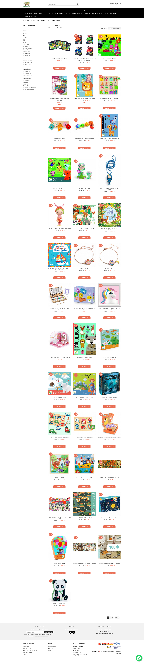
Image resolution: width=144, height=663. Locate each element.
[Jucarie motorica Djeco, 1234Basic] (84, 125)
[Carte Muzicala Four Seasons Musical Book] (109, 215)
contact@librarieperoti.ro (105, 633)
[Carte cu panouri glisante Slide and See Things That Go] (59, 255)
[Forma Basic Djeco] (59, 125)
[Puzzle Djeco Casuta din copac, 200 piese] (84, 547)
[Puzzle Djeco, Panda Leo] (59, 590)
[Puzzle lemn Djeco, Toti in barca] (84, 463)
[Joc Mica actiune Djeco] (59, 170)
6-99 (24, 39)
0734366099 (105, 631)
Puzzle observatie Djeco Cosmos (109, 517)
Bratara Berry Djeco (84, 268)
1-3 (24, 32)
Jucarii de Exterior (27, 75)
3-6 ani (24, 37)
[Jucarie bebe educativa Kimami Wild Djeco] (84, 295)
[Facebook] (70, 632)
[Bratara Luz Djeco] (109, 255)
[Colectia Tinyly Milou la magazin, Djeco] (59, 339)
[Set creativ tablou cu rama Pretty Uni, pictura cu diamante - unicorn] (109, 295)
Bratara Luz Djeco (109, 268)
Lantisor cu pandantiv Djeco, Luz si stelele (109, 189)
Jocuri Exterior (26, 66)
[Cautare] (77, 4)
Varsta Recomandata (28, 89)
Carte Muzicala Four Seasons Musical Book (109, 229)
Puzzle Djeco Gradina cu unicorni (109, 477)
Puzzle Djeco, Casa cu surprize (84, 437)
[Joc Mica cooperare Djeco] (59, 383)
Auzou (24, 28)
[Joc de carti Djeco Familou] (84, 339)
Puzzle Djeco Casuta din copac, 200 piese (84, 563)
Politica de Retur (52, 648)
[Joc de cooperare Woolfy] (109, 45)
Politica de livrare (27, 652)
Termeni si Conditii (27, 648)
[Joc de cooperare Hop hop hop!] (84, 384)
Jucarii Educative (27, 78)
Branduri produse (30, 16)
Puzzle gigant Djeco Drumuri (84, 517)
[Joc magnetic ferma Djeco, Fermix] (84, 215)
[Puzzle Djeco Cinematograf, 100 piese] (109, 547)
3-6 (24, 35)
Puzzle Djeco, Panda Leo (59, 603)
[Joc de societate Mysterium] (109, 383)
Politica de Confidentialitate (41, 636)
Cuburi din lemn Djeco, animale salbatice (109, 437)
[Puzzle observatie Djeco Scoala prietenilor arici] (59, 504)
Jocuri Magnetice (27, 69)
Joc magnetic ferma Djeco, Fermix (84, 228)
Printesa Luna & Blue (84, 188)
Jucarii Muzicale (27, 80)
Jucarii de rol (26, 77)
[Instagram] (73, 632)
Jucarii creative (26, 71)
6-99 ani (25, 41)
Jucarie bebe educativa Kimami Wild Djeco (84, 309)
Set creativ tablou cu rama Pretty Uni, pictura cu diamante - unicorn (109, 309)
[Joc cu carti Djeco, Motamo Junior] (109, 125)
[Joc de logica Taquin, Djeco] (59, 45)
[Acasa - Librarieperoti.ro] (31, 4)
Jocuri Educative (27, 64)
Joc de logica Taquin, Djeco (59, 59)
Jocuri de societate (27, 60)
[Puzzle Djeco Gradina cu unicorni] (109, 464)
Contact (25, 654)
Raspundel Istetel (27, 86)
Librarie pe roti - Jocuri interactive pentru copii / (36, 20)
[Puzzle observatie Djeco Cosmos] (109, 504)
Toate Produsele (55, 20)
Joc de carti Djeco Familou (84, 357)
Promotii (25, 82)
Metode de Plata (52, 646)
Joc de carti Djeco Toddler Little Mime (84, 98)
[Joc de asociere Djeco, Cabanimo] (109, 85)
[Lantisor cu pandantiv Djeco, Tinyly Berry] (59, 215)
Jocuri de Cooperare (28, 57)
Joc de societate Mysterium (109, 397)
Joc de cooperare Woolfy (109, 59)
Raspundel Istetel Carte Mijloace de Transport (59, 99)
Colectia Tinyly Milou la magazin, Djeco (59, 357)
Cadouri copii (26, 44)
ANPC (49, 650)
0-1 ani (24, 30)
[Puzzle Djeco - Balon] (59, 547)
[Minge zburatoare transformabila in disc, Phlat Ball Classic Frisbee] (84, 45)
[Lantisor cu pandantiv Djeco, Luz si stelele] (109, 170)
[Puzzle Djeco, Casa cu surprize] (84, 423)
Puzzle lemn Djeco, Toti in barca (84, 477)
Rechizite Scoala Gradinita (29, 87)
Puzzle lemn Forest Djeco (59, 477)
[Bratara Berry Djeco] (84, 255)
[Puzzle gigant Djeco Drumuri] (84, 504)
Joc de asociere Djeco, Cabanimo (109, 98)
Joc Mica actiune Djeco (59, 188)
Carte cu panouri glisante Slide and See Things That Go (59, 269)
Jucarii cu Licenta (27, 73)
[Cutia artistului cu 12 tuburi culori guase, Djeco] (59, 295)
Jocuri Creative (26, 55)
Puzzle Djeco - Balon (59, 563)
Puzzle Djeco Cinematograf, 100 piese (109, 563)
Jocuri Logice (26, 68)
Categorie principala (28, 48)
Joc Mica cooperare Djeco (59, 397)
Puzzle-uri (25, 84)
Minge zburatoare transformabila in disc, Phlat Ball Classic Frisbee (84, 59)
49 (116, 617)
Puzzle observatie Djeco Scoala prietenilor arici (59, 518)
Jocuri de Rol (26, 59)
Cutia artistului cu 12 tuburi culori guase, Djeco (59, 309)
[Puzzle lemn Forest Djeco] (59, 464)
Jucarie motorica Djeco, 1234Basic (84, 138)
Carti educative (27, 46)
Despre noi (26, 646)
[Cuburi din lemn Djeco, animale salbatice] (109, 423)
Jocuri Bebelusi (26, 51)
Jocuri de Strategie (27, 62)
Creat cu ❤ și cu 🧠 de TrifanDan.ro (99, 651)
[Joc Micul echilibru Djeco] (109, 339)
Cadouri (25, 42)
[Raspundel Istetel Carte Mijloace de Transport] (59, 85)
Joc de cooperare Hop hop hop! (84, 397)
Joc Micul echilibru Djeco (109, 357)
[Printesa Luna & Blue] (84, 170)
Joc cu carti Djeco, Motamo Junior (109, 138)
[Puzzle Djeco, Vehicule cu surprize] (59, 423)
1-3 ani (24, 33)
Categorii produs (27, 50)
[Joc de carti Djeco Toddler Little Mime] (84, 85)
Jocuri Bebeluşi (26, 53)
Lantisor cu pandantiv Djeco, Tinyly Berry (59, 228)
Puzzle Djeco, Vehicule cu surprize (59, 437)
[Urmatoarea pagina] (118, 617)
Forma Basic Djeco (59, 138)
